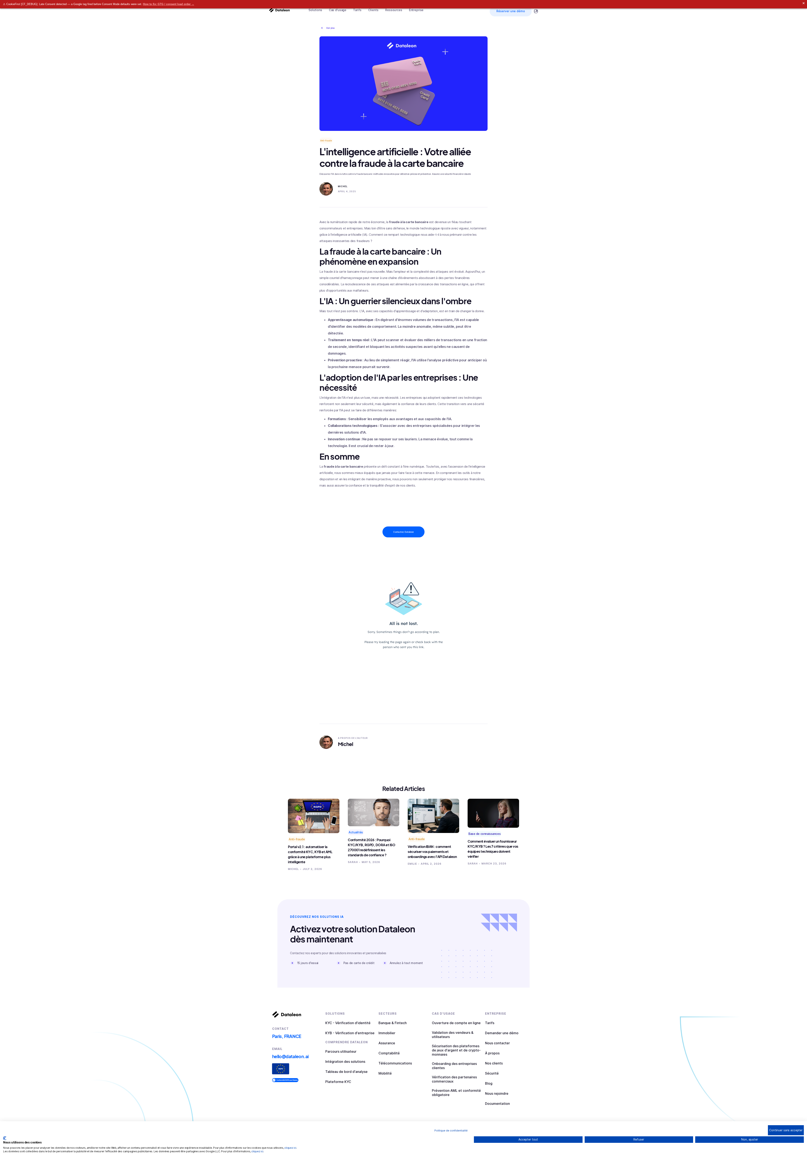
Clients (373, 10)
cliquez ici (290, 1147)
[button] (315, 10)
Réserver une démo (510, 11)
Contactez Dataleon (403, 532)
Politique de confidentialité (451, 1130)
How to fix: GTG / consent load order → (168, 4)
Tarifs (357, 10)
